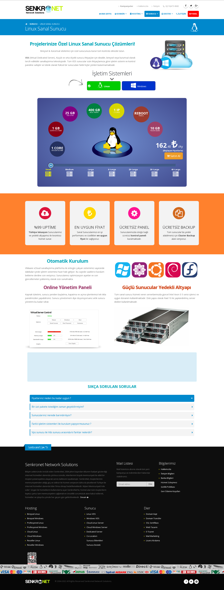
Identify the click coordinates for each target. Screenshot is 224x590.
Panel (194, 13)
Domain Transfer (153, 518)
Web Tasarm (151, 527)
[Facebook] (185, 5)
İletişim (156, 6)
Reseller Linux (33, 540)
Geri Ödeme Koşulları (170, 491)
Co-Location (92, 536)
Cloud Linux (32, 531)
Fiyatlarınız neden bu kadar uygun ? (51, 398)
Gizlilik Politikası (168, 487)
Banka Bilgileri (167, 478)
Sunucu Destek (93, 545)
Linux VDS (91, 514)
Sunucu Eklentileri (95, 540)
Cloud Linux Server (95, 523)
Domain (120, 13)
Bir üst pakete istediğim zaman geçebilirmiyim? (58, 406)
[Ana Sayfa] (26, 24)
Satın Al (175, 156)
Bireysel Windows (35, 518)
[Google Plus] (196, 5)
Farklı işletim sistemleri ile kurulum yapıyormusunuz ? (61, 423)
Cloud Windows (34, 536)
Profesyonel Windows (37, 527)
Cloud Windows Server (97, 527)
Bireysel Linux (33, 514)
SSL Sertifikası (152, 523)
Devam (83, 497)
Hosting (136, 13)
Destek (167, 13)
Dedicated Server (94, 531)
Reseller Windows (35, 545)
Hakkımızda (143, 6)
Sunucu (152, 13)
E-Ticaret (150, 531)
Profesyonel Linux (35, 523)
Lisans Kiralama (153, 540)
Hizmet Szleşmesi (169, 482)
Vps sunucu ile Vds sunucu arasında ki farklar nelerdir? (62, 432)
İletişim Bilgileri (167, 473)
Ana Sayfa (106, 13)
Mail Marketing (152, 536)
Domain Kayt (151, 514)
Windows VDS (93, 518)
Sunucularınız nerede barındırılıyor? (51, 415)
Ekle (150, 484)
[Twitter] (191, 5)
